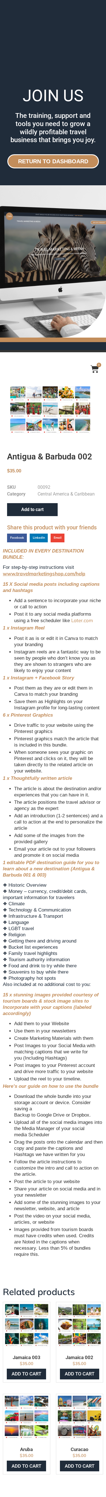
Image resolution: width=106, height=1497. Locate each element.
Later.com (82, 620)
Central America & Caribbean (66, 494)
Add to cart (32, 509)
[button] (17, 538)
